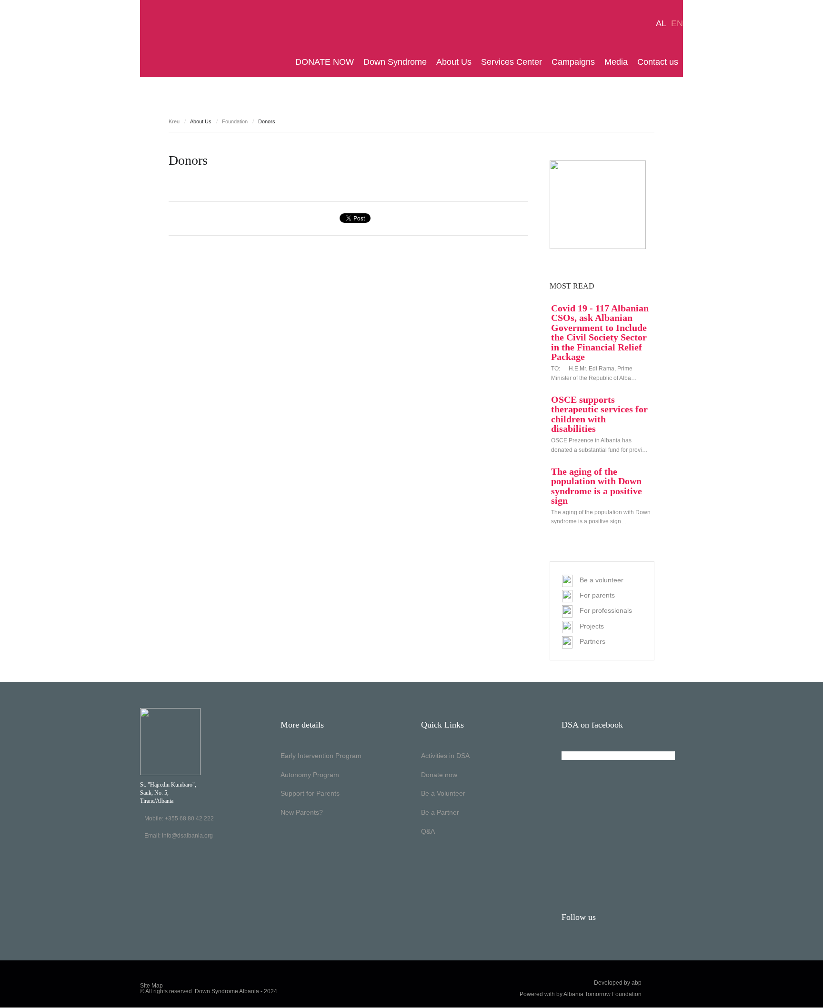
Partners (592, 641)
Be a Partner (440, 812)
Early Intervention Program (321, 755)
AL (661, 23)
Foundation (235, 121)
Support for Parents (310, 793)
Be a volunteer (601, 580)
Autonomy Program (310, 774)
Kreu (174, 121)
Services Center (511, 62)
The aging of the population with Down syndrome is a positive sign (596, 486)
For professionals (606, 610)
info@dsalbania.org (187, 835)
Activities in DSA (445, 755)
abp (637, 982)
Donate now (439, 774)
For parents (597, 595)
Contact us (657, 62)
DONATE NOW (324, 62)
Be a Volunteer (443, 793)
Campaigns (573, 62)
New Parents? (302, 812)
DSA (170, 39)
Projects (592, 626)
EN (677, 23)
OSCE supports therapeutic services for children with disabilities (599, 414)
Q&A (428, 831)
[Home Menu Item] (288, 62)
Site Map (151, 985)
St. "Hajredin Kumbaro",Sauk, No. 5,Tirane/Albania (168, 792)
